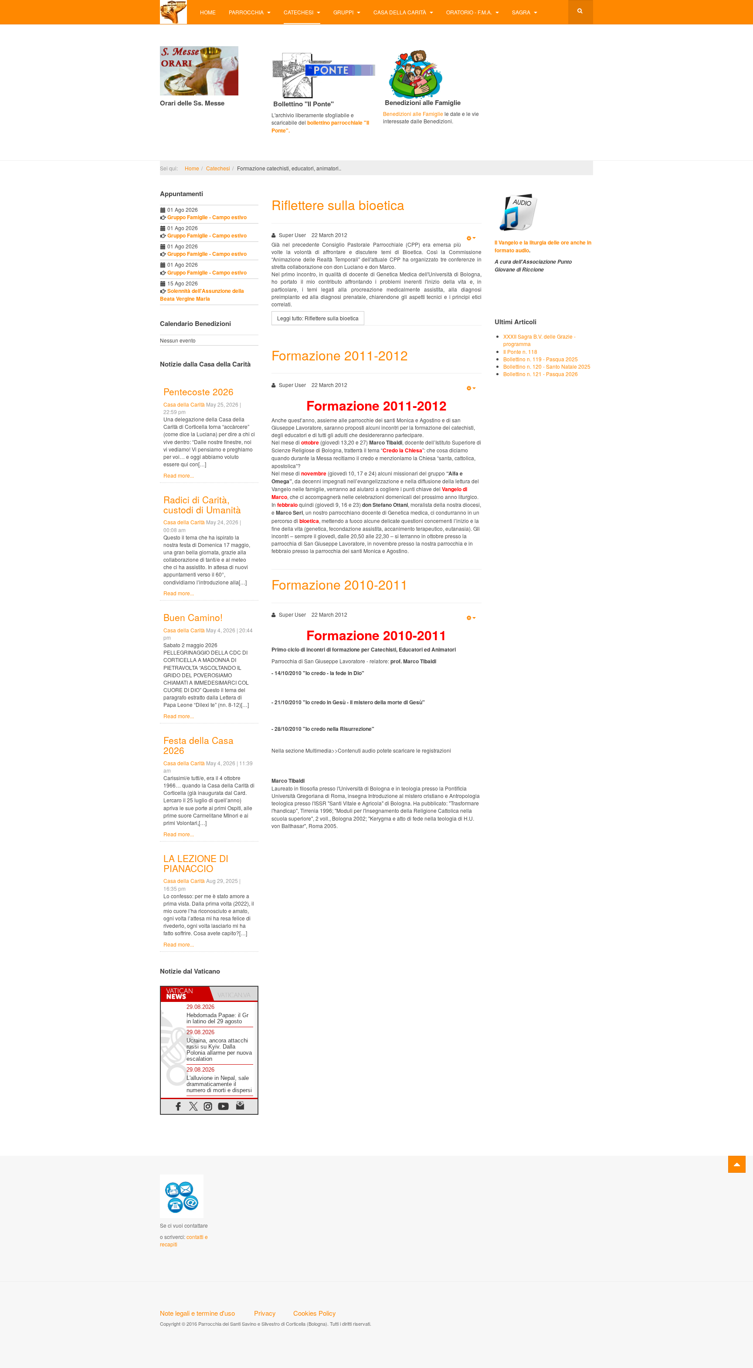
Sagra (522, 12)
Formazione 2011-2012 (339, 355)
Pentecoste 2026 (198, 391)
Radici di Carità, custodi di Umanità (202, 504)
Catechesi (299, 12)
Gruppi (344, 12)
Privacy (265, 1312)
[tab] (185, 994)
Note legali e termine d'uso (197, 1312)
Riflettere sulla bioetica (337, 204)
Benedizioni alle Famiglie (413, 113)
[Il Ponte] (323, 73)
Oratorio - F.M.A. (469, 12)
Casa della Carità (400, 12)
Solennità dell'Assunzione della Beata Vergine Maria (202, 294)
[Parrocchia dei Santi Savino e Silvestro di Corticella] (173, 12)
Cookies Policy (314, 1312)
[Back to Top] (737, 1164)
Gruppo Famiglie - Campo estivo (207, 217)
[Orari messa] (199, 70)
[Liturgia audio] (517, 211)
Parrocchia (247, 12)
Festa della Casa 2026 (198, 745)
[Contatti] (182, 1195)
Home (208, 12)
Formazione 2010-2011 (339, 584)
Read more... (178, 475)
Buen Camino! (193, 617)
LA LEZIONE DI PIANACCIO (195, 863)
